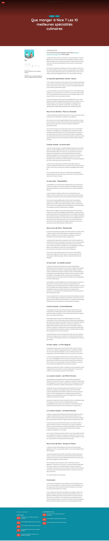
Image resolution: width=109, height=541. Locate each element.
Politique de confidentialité (22, 512)
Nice (57, 16)
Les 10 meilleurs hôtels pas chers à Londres (30, 521)
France (52, 16)
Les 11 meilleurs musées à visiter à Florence (30, 525)
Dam (26, 60)
